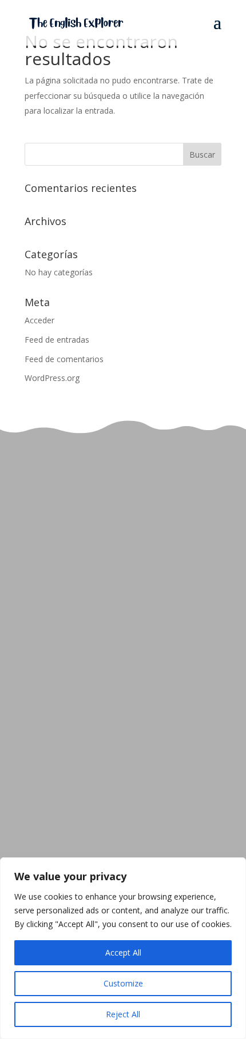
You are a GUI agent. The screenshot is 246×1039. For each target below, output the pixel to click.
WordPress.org (52, 377)
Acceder (39, 320)
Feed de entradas (57, 339)
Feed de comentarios (64, 359)
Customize (123, 983)
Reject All (123, 1014)
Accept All (123, 952)
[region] (123, 948)
